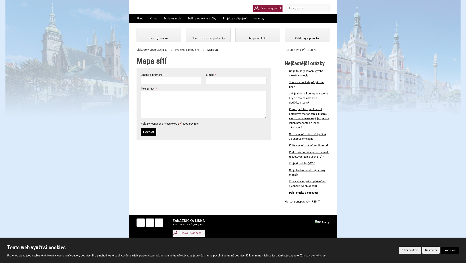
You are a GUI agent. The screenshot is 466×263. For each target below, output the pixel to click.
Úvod (140, 18)
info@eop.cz (196, 224)
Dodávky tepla (172, 18)
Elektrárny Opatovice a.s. (152, 49)
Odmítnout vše (410, 250)
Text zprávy (149, 88)
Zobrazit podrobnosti (313, 255)
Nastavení (431, 250)
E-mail (211, 74)
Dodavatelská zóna (191, 233)
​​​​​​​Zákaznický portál (271, 8)
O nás (153, 18)
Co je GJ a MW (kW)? (302, 163)
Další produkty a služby (202, 18)
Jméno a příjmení (153, 74)
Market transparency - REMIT (302, 201)
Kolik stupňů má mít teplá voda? (308, 145)
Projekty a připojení (234, 18)
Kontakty (258, 18)
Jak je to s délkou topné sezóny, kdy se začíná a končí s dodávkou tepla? (308, 98)
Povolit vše (450, 250)
